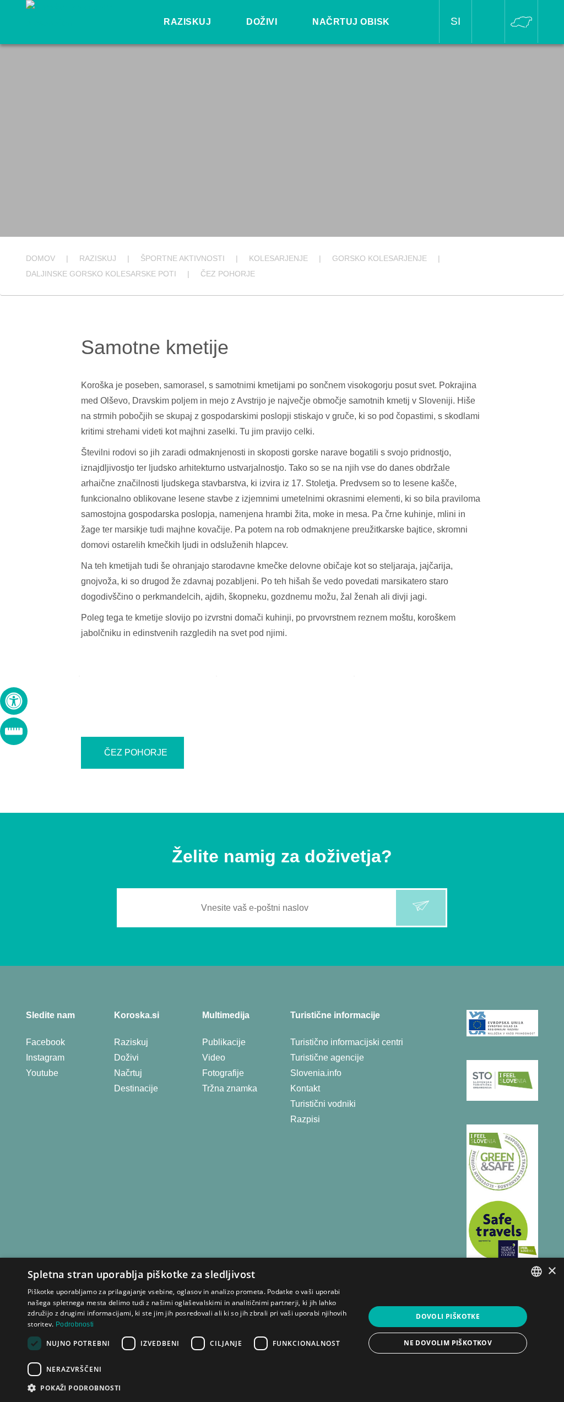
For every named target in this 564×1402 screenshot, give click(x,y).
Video (213, 1057)
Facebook (45, 1042)
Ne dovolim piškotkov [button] (448, 1342)
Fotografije (223, 1073)
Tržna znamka (229, 1088)
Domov (40, 258)
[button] (191, 1388)
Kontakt (305, 1088)
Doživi (126, 1057)
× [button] (551, 1271)
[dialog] (282, 1330)
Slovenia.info (315, 1073)
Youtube (42, 1073)
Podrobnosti (75, 1324)
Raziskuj (131, 1042)
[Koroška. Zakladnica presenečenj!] (77, 14)
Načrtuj (128, 1073)
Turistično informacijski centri (346, 1042)
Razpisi (305, 1119)
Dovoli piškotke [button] (448, 1316)
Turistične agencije (327, 1057)
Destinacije (136, 1088)
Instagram (45, 1057)
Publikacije (224, 1042)
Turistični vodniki (323, 1103)
